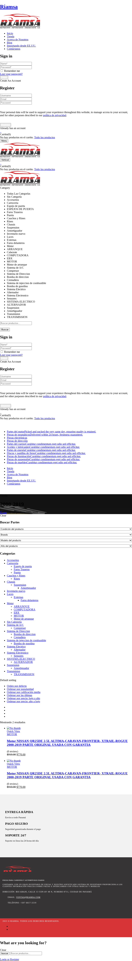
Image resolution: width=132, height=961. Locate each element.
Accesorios (13, 560)
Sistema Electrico (16, 646)
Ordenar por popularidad (20, 689)
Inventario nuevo (16, 591)
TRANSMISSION (24, 674)
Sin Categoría (14, 621)
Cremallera (20, 637)
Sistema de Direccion (18, 631)
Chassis (11, 581)
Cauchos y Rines (16, 575)
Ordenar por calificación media (23, 692)
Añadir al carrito (16, 757)
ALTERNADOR (23, 661)
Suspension (20, 584)
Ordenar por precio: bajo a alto (23, 698)
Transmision (13, 671)
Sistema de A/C (15, 624)
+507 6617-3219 (9, 492)
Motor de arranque (24, 618)
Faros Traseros (22, 569)
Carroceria (12, 563)
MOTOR (19, 615)
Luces (10, 594)
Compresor (20, 628)
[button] (66, 131)
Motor (10, 603)
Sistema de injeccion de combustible (26, 640)
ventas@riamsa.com (28, 897)
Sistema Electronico (17, 652)
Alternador (19, 649)
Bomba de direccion (25, 634)
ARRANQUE (22, 606)
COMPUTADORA (24, 609)
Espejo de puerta (23, 566)
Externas (18, 597)
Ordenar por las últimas (19, 695)
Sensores (18, 655)
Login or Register (9, 959)
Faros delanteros (29, 600)
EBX (16, 612)
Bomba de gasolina (24, 643)
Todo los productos (44, 137)
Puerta (17, 572)
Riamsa (9, 7)
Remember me (12, 70)
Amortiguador (28, 587)
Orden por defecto (17, 685)
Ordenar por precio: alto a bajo (23, 701)
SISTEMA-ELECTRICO (21, 658)
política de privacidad (54, 115)
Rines (17, 578)
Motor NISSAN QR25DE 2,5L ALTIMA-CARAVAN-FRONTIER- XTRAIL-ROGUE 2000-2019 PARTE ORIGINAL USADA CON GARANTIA (67, 743)
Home (3, 512)
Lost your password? (11, 74)
